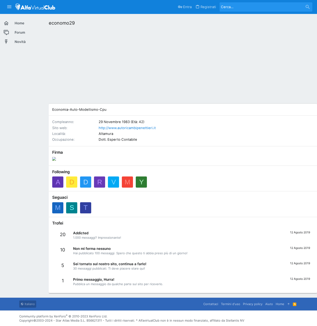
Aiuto (269, 304)
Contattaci (210, 304)
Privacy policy (252, 304)
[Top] (288, 303)
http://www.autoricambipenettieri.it (127, 128)
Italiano (29, 304)
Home (280, 304)
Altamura (106, 134)
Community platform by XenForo (63, 316)
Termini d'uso (230, 304)
